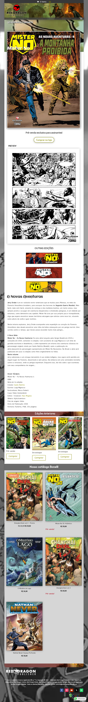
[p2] (43, 243)
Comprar (13, 456)
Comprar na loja (44, 139)
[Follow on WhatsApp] (81, 690)
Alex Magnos (27, 396)
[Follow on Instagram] (66, 690)
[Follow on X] (76, 690)
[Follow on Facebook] (61, 690)
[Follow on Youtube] (71, 690)
